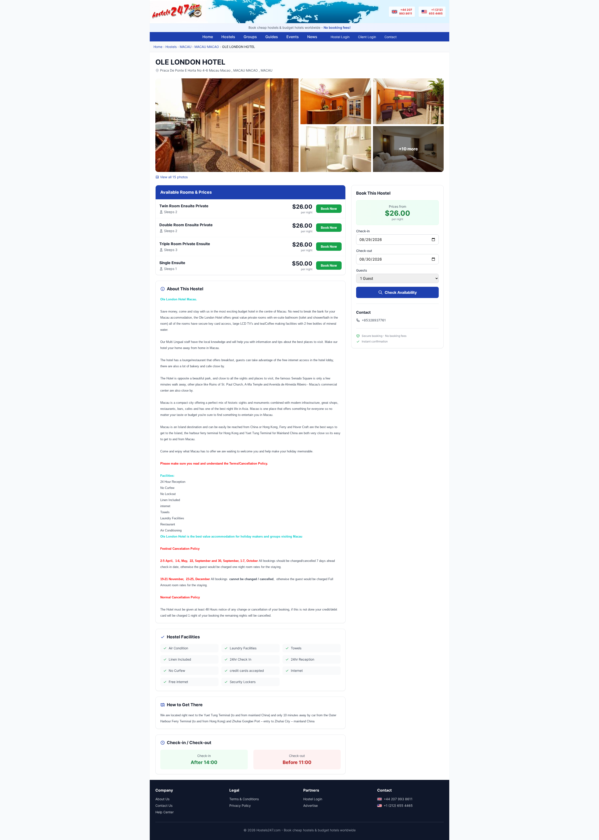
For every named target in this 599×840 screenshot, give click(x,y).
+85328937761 (374, 320)
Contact (390, 37)
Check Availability (401, 292)
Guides (271, 36)
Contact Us (163, 805)
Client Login (367, 37)
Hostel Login (340, 37)
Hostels (228, 36)
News (312, 36)
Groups (250, 36)
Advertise (310, 805)
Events (292, 36)
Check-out (364, 251)
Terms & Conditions (244, 799)
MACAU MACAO (206, 47)
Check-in (363, 231)
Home (207, 36)
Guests (361, 270)
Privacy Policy (240, 805)
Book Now (329, 209)
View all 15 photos (174, 177)
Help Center (164, 812)
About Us (162, 799)
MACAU (185, 47)
